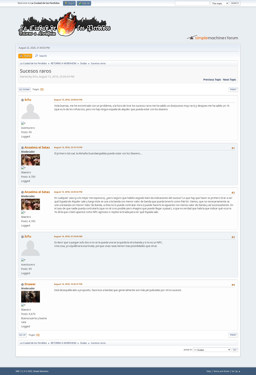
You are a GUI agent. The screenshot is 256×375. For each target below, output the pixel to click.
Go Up (22, 335)
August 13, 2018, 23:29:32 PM (68, 191)
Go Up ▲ (236, 371)
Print (233, 89)
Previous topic (212, 79)
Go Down (24, 89)
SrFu (28, 100)
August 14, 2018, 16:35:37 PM (68, 284)
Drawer (30, 284)
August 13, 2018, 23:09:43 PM (68, 99)
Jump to (188, 349)
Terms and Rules (221, 371)
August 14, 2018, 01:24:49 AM (68, 236)
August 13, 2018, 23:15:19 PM (68, 147)
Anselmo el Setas (37, 147)
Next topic (229, 79)
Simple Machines (41, 371)
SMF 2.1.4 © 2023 (24, 371)
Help (209, 371)
